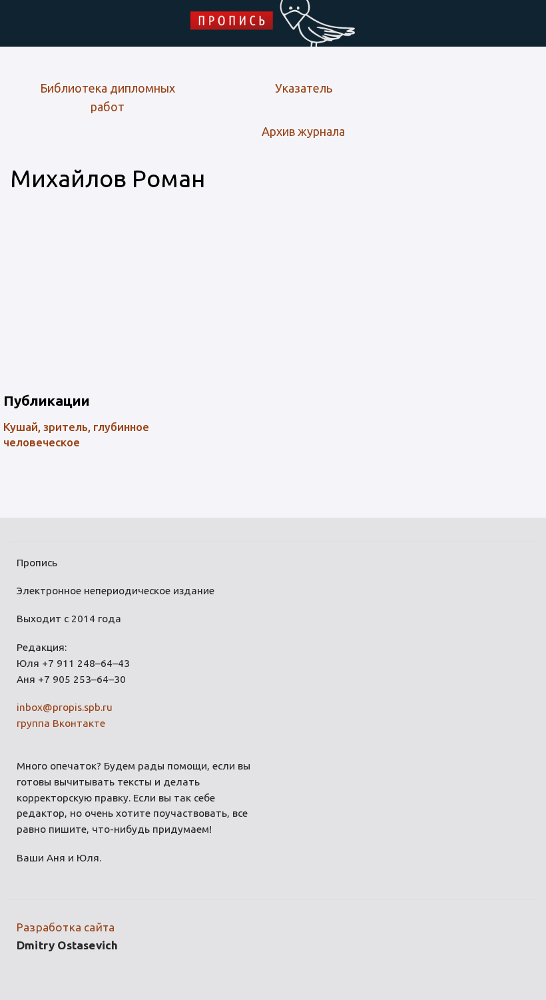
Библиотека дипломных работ (107, 97)
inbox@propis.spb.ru (65, 707)
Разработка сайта (66, 927)
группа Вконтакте (61, 723)
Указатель (303, 88)
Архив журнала (303, 131)
